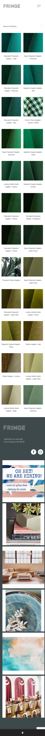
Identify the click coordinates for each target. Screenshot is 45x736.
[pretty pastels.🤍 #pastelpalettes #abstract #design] (23, 654)
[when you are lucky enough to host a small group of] (23, 697)
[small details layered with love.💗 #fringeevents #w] (23, 524)
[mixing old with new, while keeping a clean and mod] (23, 567)
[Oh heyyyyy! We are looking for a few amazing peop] (23, 481)
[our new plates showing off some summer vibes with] (23, 610)
